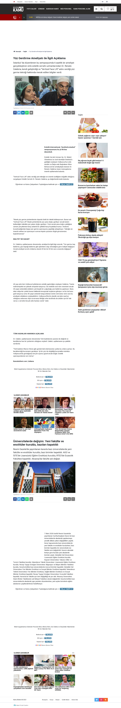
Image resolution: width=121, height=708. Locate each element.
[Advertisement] (60, 35)
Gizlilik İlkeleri (65, 700)
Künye (51, 700)
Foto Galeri (31, 9)
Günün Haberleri (29, 1)
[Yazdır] (31, 112)
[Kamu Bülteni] (18, 9)
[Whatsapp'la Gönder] (27, 112)
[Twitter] (19, 112)
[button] (65, 112)
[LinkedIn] (23, 112)
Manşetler (19, 1)
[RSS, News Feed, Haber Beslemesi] (105, 700)
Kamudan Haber (52, 9)
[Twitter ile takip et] (97, 700)
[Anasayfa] (14, 1)
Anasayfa (45, 700)
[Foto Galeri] (107, 2)
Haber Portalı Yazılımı (22, 705)
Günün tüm (102, 17)
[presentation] (19, 17)
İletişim (58, 700)
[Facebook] (15, 112)
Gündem (41, 9)
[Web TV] (103, 2)
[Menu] (96, 9)
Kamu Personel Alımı (81, 9)
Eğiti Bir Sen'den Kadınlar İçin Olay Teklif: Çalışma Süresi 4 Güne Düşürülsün (59, 17)
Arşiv (36, 1)
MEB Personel (66, 9)
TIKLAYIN (49, 377)
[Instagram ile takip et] (101, 700)
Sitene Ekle (42, 1)
